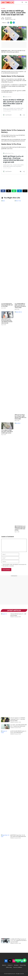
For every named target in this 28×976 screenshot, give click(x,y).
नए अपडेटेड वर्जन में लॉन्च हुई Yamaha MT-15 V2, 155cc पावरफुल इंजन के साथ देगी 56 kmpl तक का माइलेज (18, 940)
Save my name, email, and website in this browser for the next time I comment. (14, 565)
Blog (4, 8)
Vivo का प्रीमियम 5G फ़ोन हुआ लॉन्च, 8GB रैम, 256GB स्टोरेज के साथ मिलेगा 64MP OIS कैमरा (7, 432)
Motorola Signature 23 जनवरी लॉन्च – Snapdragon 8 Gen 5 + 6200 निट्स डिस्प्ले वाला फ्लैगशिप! (18, 719)
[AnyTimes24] (7, 2)
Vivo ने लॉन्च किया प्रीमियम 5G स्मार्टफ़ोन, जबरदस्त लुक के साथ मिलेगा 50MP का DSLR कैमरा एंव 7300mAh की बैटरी (20, 305)
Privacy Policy (23, 965)
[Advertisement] (14, 590)
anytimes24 (8, 18)
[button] (22, 2)
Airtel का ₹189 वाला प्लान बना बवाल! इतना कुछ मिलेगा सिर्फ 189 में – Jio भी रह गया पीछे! (7, 305)
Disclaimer (16, 965)
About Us (4, 965)
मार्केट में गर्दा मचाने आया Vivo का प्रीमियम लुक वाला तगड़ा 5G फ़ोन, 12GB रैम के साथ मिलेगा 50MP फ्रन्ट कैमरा (20, 528)
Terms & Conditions (17, 967)
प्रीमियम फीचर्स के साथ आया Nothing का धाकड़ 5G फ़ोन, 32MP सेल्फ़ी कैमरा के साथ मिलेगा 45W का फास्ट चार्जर (6, 321)
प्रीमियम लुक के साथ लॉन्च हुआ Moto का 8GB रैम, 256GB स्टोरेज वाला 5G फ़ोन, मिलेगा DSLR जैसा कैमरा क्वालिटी (20, 417)
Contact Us (10, 965)
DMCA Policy (9, 967)
